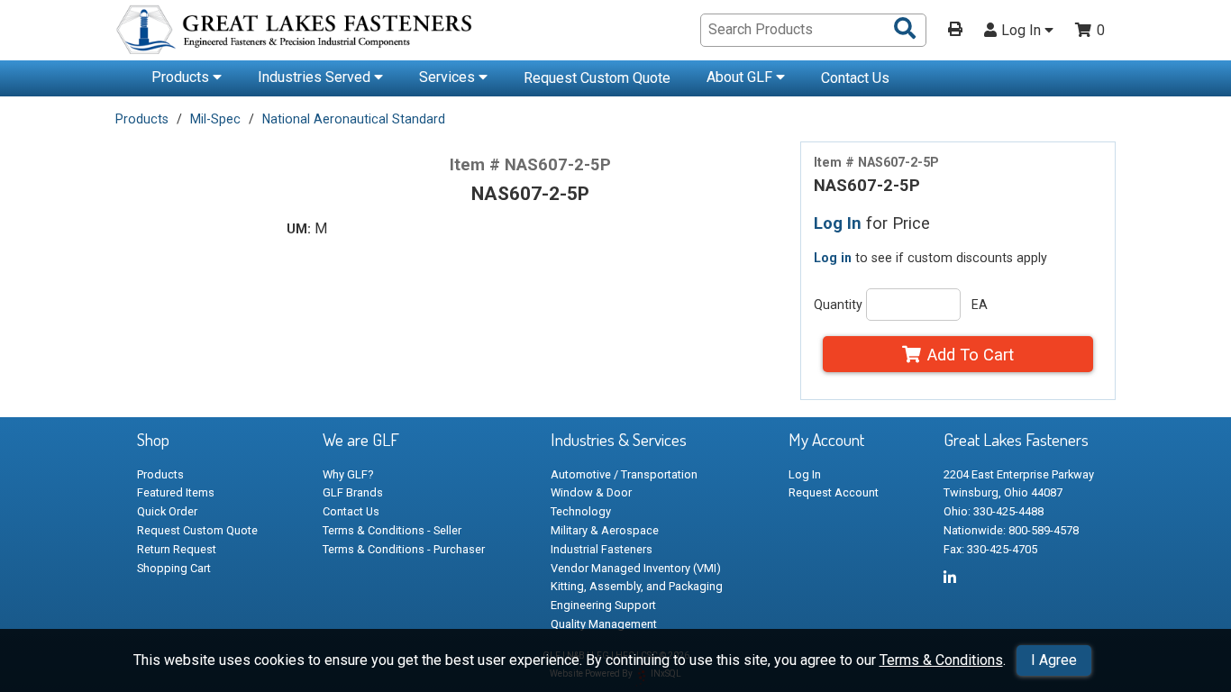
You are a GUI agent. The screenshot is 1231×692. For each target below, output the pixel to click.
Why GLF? (348, 474)
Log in (833, 257)
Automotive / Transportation (624, 474)
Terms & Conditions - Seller (392, 530)
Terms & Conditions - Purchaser (404, 549)
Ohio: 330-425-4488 (994, 511)
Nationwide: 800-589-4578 (1011, 530)
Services (449, 77)
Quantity (838, 304)
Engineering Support (603, 605)
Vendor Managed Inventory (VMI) (636, 568)
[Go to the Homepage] (295, 32)
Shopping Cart (174, 568)
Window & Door (591, 492)
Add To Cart (970, 354)
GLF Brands (353, 492)
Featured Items (175, 492)
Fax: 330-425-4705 (990, 549)
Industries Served (316, 77)
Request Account (834, 492)
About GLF (741, 77)
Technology (581, 511)
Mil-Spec (215, 119)
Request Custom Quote (597, 77)
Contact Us (855, 77)
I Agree (1054, 660)
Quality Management (604, 624)
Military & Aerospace (605, 530)
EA (979, 304)
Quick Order (167, 511)
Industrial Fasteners (601, 549)
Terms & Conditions (941, 660)
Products (182, 77)
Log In (1022, 31)
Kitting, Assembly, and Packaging (637, 586)
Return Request (176, 549)
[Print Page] (955, 31)
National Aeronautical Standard (353, 119)
